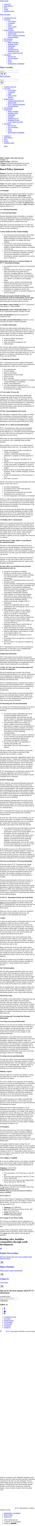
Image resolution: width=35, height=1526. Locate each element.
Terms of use (8, 1516)
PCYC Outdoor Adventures (16, 35)
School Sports (12, 34)
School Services (9, 30)
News (5, 8)
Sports (10, 25)
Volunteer (11, 48)
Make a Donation (13, 42)
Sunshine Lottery (9, 11)
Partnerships (11, 46)
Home (6, 146)
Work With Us (8, 6)
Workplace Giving (13, 51)
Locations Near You (10, 18)
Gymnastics (11, 23)
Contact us (7, 1327)
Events (6, 9)
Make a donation (5, 14)
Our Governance (13, 58)
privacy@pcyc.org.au (15, 1213)
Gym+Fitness (12, 21)
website (4, 1233)
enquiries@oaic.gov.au (12, 1189)
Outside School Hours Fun (16, 32)
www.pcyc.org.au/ (15, 1214)
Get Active (7, 19)
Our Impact (7, 55)
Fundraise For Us (13, 49)
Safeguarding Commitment (16, 63)
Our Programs (8, 39)
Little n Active (12, 26)
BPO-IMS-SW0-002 (17, 158)
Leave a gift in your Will (15, 53)
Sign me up (4, 1300)
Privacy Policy (8, 1515)
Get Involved (8, 41)
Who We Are (12, 56)
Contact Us (7, 4)
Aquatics (10, 28)
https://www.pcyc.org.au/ (8, 902)
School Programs (13, 37)
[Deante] (14, 1523)
